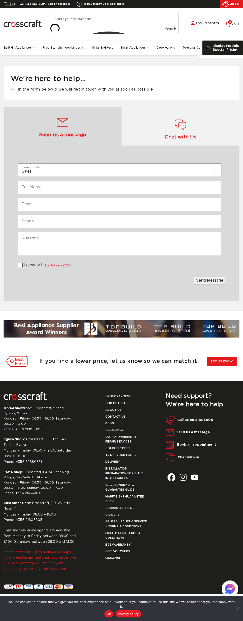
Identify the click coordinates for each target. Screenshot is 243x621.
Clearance (114, 430)
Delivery (112, 462)
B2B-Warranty (118, 544)
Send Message (209, 280)
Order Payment (118, 396)
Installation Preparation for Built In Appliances (124, 473)
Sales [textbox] (27, 171)
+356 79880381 (29, 462)
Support (235, 4)
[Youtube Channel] (194, 477)
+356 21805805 (28, 429)
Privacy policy (128, 614)
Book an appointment (196, 444)
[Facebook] (171, 477)
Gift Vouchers (117, 551)
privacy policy (58, 264)
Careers (112, 515)
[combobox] (119, 170)
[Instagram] (183, 477)
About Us (113, 410)
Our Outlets (116, 403)
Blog (109, 423)
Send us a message (193, 432)
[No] (237, 608)
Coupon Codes (117, 448)
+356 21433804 (28, 493)
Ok (109, 614)
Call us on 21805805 (195, 420)
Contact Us (115, 417)
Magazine (113, 558)
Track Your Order (120, 455)
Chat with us (189, 457)
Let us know (222, 361)
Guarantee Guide (119, 508)
